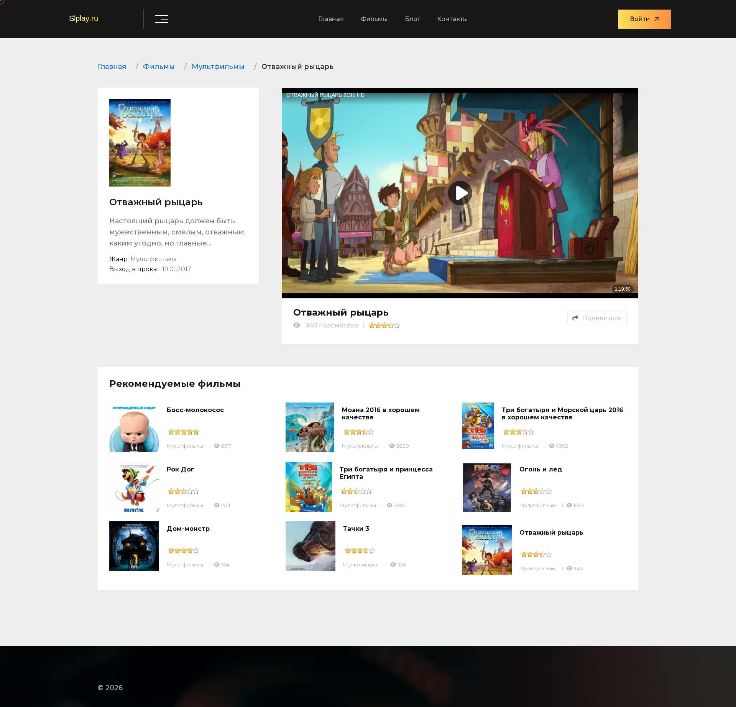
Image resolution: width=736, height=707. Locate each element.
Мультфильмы (185, 446)
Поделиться (602, 318)
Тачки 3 (356, 528)
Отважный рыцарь (551, 532)
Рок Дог (180, 469)
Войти (640, 19)
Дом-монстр (188, 528)
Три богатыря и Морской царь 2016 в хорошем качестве (562, 413)
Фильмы (374, 19)
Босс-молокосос (195, 410)
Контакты (452, 19)
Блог (412, 19)
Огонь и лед (540, 469)
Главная (331, 19)
